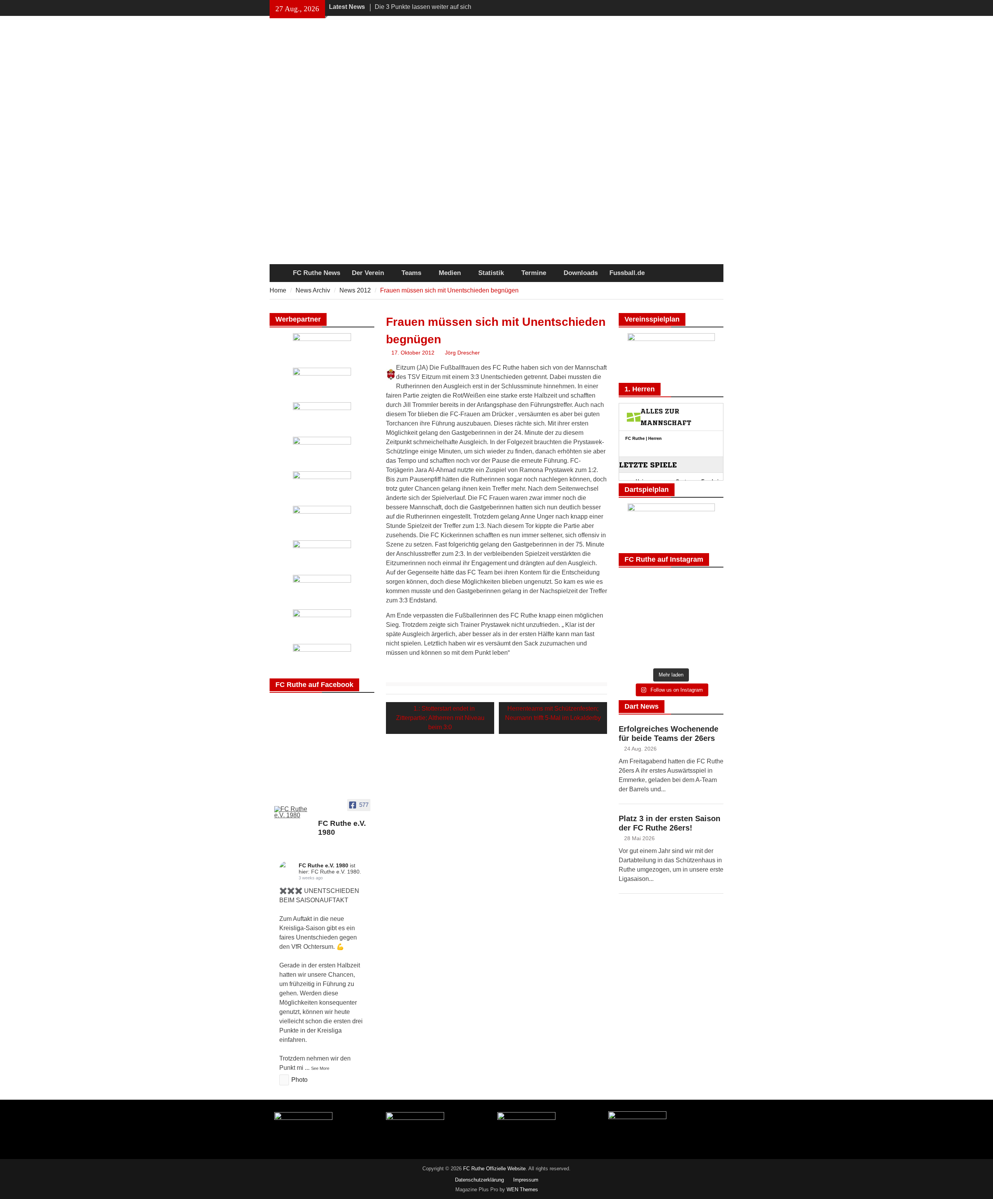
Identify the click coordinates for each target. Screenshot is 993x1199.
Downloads (581, 273)
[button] (256, 256)
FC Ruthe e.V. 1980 (323, 865)
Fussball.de (627, 273)
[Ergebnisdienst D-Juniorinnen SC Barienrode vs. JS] (671, 631)
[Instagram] (718, 7)
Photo (299, 1079)
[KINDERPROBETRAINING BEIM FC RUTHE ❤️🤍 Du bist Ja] (635, 653)
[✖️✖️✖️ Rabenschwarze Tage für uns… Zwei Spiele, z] (671, 587)
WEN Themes (522, 1189)
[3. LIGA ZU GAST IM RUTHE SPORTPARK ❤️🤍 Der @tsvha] (671, 609)
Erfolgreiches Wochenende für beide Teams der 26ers (668, 733)
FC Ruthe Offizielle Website (494, 1168)
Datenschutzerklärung (479, 1180)
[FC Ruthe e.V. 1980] (292, 812)
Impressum (525, 1180)
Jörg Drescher (462, 352)
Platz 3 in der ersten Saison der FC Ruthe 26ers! (669, 823)
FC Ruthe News (316, 273)
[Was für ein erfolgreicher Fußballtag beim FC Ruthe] (635, 587)
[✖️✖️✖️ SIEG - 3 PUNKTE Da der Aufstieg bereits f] (707, 631)
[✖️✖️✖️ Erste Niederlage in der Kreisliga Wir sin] (707, 587)
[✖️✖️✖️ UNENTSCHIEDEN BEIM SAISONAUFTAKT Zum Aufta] (635, 609)
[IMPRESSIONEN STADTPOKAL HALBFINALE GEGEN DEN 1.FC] (707, 609)
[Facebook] (707, 7)
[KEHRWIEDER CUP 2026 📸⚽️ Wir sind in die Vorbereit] (635, 631)
